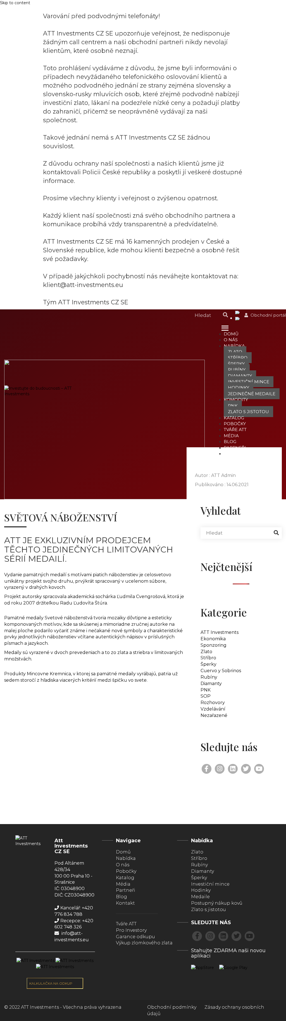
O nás (231, 339)
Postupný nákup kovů (216, 903)
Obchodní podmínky (171, 1007)
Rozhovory (213, 702)
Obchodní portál (267, 315)
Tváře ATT (235, 429)
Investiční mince (248, 381)
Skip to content (15, 2)
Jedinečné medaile (251, 393)
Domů (231, 334)
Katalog (234, 417)
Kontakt (234, 453)
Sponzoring (214, 645)
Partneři (235, 447)
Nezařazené (214, 715)
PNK (233, 405)
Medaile (200, 896)
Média (231, 435)
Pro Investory (131, 930)
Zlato (235, 351)
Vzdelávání (213, 709)
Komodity (236, 399)
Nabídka (234, 346)
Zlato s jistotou (248, 411)
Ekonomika (213, 638)
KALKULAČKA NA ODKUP (51, 983)
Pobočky (235, 423)
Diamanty (240, 375)
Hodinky (238, 387)
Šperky (236, 363)
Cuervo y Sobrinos (221, 670)
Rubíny (237, 369)
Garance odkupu (135, 936)
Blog (230, 441)
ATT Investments (220, 632)
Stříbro (237, 357)
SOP (206, 696)
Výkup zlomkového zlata (144, 942)
